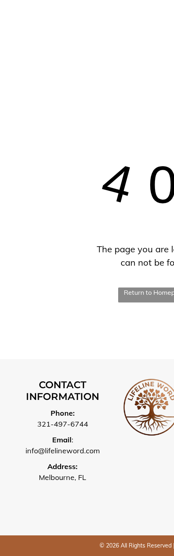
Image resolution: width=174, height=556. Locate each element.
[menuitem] (108, 29)
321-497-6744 (62, 424)
